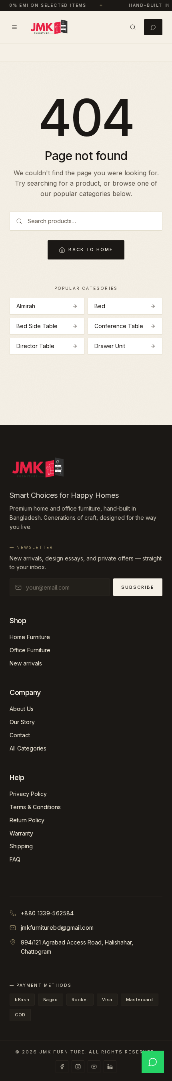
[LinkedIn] (110, 1066)
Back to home (90, 249)
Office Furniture (30, 650)
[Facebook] (62, 1066)
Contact (20, 735)
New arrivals (26, 663)
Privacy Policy (28, 793)
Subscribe (137, 587)
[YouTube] (94, 1066)
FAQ (15, 859)
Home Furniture (30, 637)
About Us (22, 708)
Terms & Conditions (35, 807)
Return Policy (27, 820)
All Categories (28, 748)
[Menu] (14, 27)
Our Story (22, 722)
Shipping (21, 846)
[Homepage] (48, 27)
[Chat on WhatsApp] (153, 1062)
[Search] (133, 27)
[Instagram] (78, 1066)
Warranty (21, 833)
